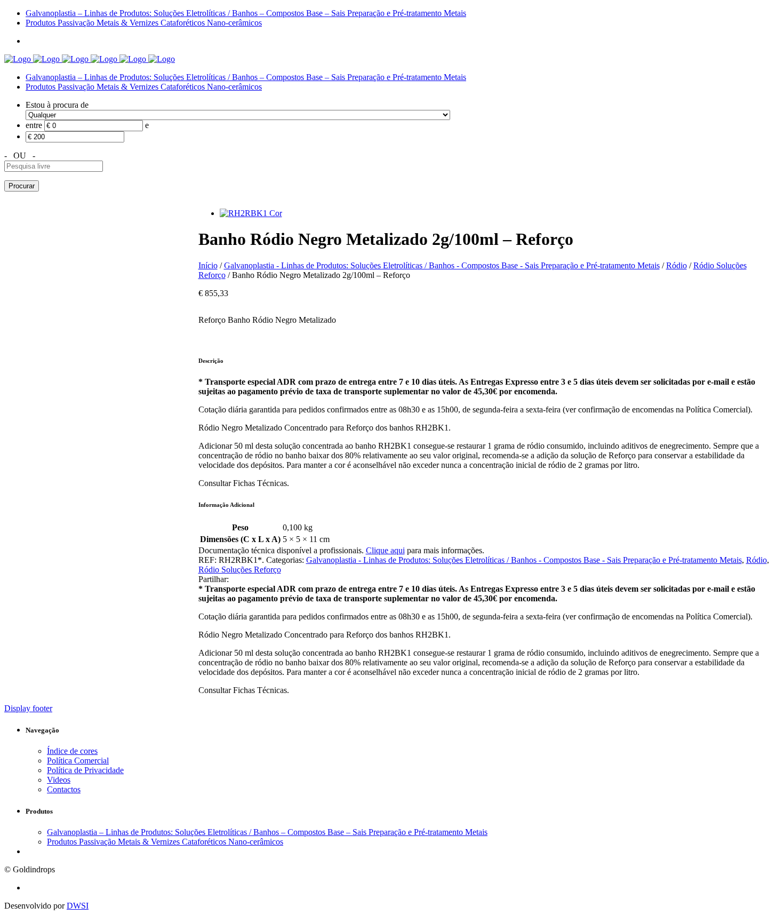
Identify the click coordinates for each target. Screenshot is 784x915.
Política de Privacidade (85, 770)
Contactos (64, 789)
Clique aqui (385, 550)
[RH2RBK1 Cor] (251, 213)
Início (208, 265)
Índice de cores (72, 750)
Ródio (676, 265)
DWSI (78, 905)
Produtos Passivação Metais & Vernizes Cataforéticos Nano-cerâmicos (144, 86)
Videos (58, 779)
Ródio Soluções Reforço (239, 569)
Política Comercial (78, 760)
